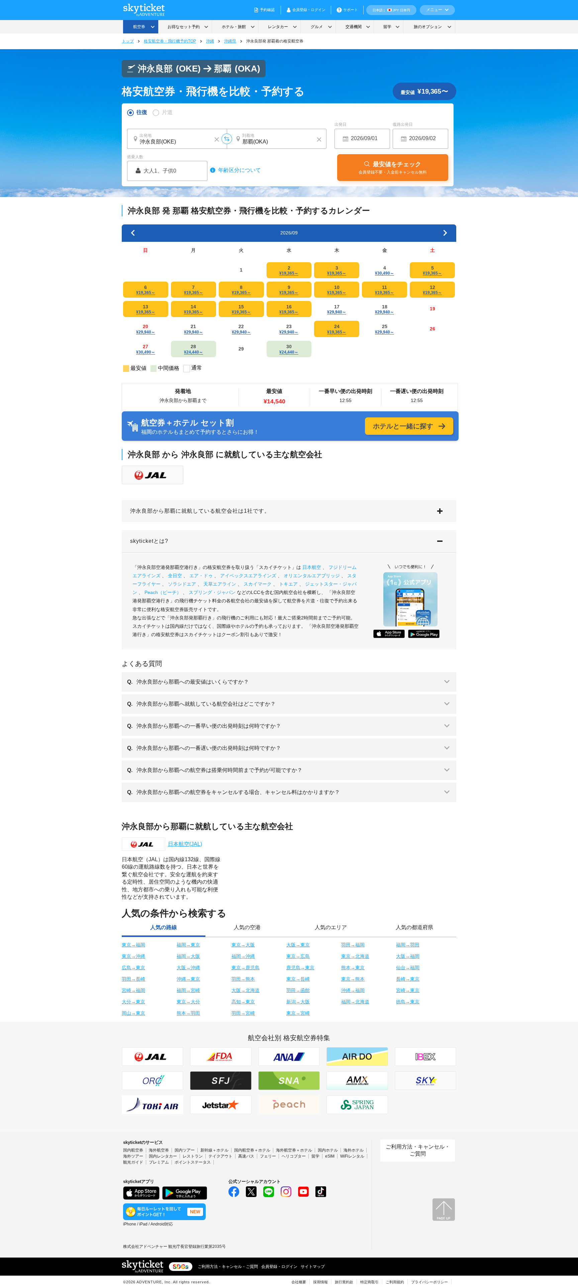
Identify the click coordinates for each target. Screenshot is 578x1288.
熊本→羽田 (188, 1013)
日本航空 (311, 567)
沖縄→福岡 (353, 990)
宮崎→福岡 (133, 990)
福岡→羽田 (407, 945)
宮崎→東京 (407, 990)
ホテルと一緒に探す (403, 426)
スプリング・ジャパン (212, 592)
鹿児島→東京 (300, 967)
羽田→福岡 (353, 945)
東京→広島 (298, 956)
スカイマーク (258, 584)
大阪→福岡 (407, 956)
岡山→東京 (133, 1013)
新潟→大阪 (298, 1001)
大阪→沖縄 (188, 967)
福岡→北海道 (355, 1001)
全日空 (175, 575)
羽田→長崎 (133, 979)
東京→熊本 (353, 979)
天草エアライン (219, 584)
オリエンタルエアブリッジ (312, 575)
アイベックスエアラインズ (248, 575)
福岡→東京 (188, 945)
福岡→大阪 (188, 956)
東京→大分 (188, 1001)
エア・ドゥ (201, 575)
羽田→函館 (298, 990)
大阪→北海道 (245, 990)
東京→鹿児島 (245, 967)
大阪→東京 (298, 945)
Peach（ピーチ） (162, 592)
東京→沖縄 (133, 956)
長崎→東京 (407, 979)
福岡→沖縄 (243, 956)
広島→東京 (133, 967)
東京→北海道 (355, 956)
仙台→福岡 (407, 967)
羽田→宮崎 (243, 1013)
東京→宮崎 (298, 1013)
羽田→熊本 (243, 979)
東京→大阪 (243, 945)
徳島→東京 (407, 1001)
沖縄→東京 (188, 979)
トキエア (288, 584)
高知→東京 (243, 1001)
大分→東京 (133, 1001)
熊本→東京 (353, 967)
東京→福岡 (133, 945)
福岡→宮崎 (188, 990)
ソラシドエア (182, 584)
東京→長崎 (298, 979)
